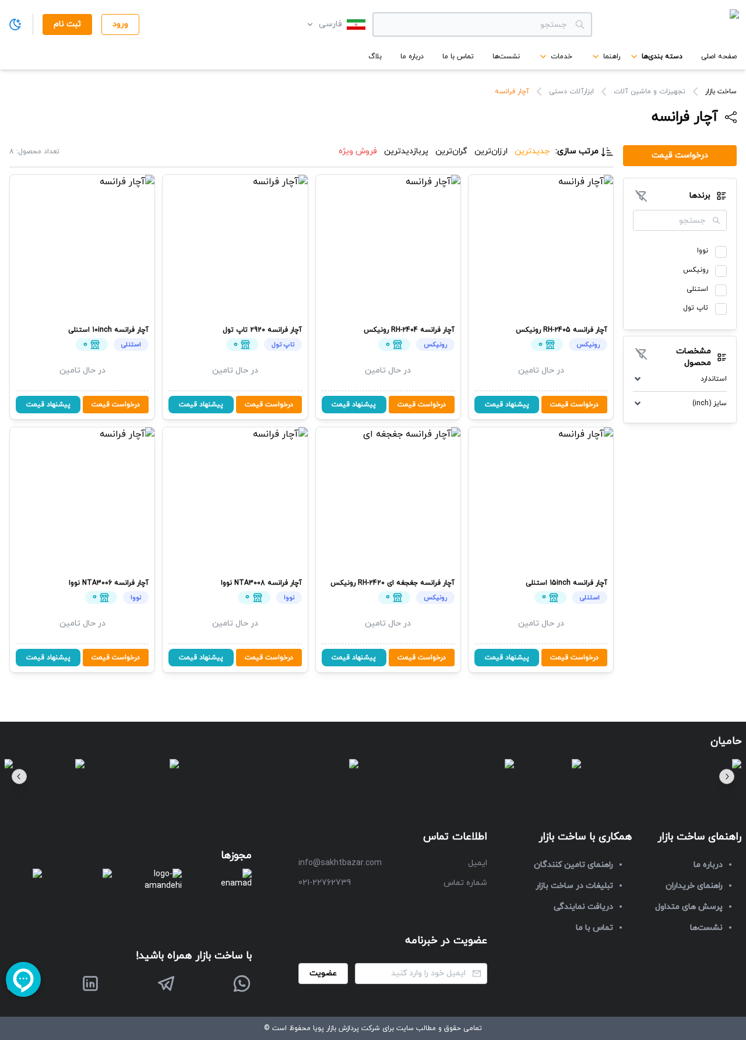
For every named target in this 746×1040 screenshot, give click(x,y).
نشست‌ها (506, 56)
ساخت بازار (721, 91)
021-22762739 (324, 882)
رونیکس (695, 270)
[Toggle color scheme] (15, 24)
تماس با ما (458, 56)
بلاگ (375, 56)
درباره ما (412, 56)
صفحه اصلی (719, 56)
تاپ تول (695, 307)
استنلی (697, 289)
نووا (702, 250)
